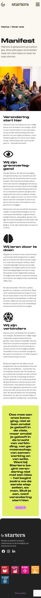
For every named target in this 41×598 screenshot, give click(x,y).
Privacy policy (20, 593)
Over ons (18, 27)
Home (5, 27)
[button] (15, 561)
